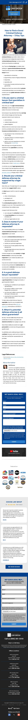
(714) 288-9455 (16, 677)
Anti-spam (18, 704)
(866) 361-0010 (17, 638)
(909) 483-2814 (16, 686)
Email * (4, 409)
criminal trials (14, 143)
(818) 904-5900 (16, 668)
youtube (19, 714)
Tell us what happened (8, 418)
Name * (4, 401)
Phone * (4, 405)
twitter (14, 714)
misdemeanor (16, 163)
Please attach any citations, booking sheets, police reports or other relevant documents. (13, 427)
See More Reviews (14, 567)
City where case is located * (9, 414)
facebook (9, 714)
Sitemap (24, 704)
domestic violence (6, 172)
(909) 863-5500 (16, 694)
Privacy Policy (11, 704)
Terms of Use (4, 704)
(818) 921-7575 (15, 659)
